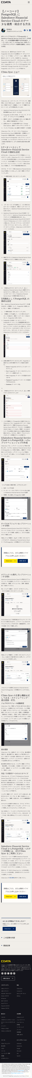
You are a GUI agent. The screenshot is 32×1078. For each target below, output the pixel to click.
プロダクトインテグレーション (8, 1019)
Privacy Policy (21, 1070)
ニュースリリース (21, 1019)
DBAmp (18, 996)
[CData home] (7, 2)
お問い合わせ (22, 561)
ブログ (2, 1048)
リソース (3, 1051)
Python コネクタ (5, 996)
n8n (18, 1053)
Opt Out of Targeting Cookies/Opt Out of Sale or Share (16, 1076)
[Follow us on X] (27, 30)
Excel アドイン (4, 1003)
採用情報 (19, 1032)
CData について (20, 1017)
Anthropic (19, 1043)
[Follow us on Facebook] (25, 30)
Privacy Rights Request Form (17, 1073)
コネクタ (3, 1017)
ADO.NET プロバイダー (6, 993)
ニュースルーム (20, 1022)
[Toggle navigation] (28, 2)
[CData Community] (14, 973)
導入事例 (11, 878)
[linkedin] (2, 973)
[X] (5, 973)
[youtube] (8, 973)
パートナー (3, 1026)
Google (18, 1048)
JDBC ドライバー (5, 991)
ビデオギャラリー (5, 1058)
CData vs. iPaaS (5, 1028)
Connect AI (19, 991)
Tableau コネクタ (5, 1008)
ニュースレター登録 (5, 1053)
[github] (11, 973)
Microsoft (19, 1051)
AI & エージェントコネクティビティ (8, 1023)
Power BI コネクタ (5, 1006)
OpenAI (18, 1056)
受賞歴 (18, 1024)
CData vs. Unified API (6, 1031)
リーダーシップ (20, 1027)
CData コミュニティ (5, 1043)
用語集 (2, 1056)
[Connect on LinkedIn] (30, 30)
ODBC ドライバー (5, 988)
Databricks (19, 1046)
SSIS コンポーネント (21, 993)
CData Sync (19, 988)
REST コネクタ (4, 1001)
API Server (3, 998)
